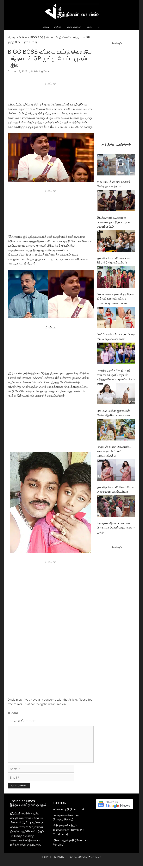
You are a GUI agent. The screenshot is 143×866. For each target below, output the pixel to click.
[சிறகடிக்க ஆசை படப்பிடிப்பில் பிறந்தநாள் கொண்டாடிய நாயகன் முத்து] (116, 506)
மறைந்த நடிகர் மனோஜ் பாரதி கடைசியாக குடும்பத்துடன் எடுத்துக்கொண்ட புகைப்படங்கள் (116, 375)
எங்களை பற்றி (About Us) (68, 809)
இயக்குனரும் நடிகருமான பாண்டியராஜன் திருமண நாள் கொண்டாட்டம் (114, 222)
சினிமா (57, 26)
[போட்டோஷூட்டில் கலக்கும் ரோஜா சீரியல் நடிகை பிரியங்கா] (116, 318)
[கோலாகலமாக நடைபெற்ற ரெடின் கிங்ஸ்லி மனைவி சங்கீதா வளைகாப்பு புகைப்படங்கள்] (116, 277)
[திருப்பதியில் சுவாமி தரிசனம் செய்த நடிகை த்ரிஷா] (116, 165)
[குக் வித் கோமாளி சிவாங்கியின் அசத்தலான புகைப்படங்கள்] (116, 470)
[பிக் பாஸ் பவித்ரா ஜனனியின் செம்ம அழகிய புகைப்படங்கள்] (116, 394)
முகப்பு (46, 26)
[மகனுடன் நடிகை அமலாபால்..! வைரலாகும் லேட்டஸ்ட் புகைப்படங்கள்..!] (116, 430)
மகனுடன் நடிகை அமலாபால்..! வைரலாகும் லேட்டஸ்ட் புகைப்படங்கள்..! (114, 451)
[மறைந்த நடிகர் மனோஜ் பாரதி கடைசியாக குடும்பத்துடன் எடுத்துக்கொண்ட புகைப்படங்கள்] (116, 354)
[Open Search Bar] (99, 26)
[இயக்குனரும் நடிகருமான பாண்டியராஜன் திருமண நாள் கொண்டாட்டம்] (116, 201)
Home (12, 37)
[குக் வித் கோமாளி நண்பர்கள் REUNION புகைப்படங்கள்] (116, 241)
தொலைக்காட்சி (74, 26)
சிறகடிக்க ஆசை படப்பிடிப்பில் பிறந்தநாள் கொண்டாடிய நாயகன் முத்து (116, 527)
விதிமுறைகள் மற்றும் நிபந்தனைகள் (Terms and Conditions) (68, 830)
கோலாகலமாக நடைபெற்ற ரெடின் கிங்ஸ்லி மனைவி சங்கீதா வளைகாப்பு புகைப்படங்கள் (116, 298)
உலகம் (89, 26)
